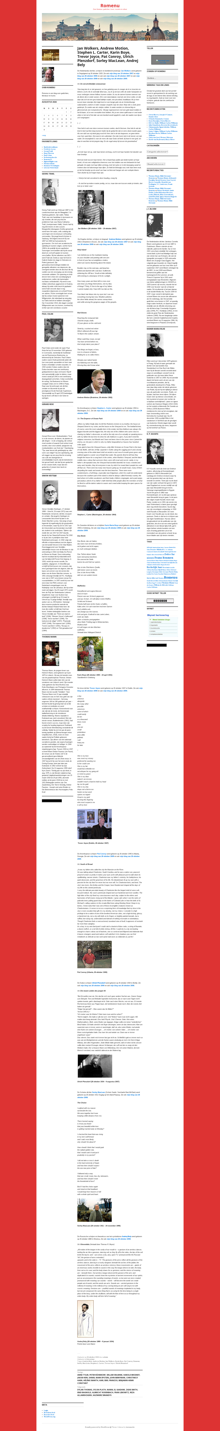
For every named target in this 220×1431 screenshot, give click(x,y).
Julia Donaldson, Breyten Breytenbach (163, 125)
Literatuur (90, 1359)
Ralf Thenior (160, 578)
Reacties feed (49, 1415)
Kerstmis (166, 567)
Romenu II (48, 159)
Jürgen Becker (165, 564)
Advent (149, 547)
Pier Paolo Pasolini (157, 574)
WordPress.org (49, 1417)
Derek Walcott (159, 554)
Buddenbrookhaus (51, 147)
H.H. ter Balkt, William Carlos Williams (163, 123)
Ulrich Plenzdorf (99, 983)
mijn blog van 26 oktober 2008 (109, 411)
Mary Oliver (167, 570)
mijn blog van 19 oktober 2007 (121, 73)
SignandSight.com (50, 162)
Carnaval (150, 552)
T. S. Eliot (158, 583)
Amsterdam (156, 547)
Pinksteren (167, 574)
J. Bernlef (163, 562)
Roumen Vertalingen (51, 166)
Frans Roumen (163, 557)
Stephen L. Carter (104, 408)
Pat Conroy (101, 854)
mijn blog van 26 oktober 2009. (115, 79)
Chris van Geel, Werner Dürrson (161, 137)
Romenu (110, 5)
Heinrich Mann (168, 560)
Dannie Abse (151, 554)
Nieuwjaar (155, 572)
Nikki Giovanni (163, 572)
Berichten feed (49, 1413)
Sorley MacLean (98, 1092)
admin (105, 1357)
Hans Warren (49, 153)
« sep (44, 135)
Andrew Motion (115, 239)
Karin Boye (119, 1361)
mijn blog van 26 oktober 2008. (122, 985)
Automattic (130, 1427)
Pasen (171, 572)
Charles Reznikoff (158, 552)
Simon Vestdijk (173, 581)
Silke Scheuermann (161, 581)
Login (46, 1410)
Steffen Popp (151, 583)
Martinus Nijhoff (157, 570)
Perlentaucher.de (50, 157)
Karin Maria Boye (112, 525)
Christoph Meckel (170, 552)
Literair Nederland (51, 168)
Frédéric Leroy (50, 149)
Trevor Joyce (95, 688)
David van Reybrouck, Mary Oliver (162, 139)
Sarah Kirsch (151, 581)
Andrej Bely (126, 1236)
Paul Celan (48, 155)
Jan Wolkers (126, 71)
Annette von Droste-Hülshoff (161, 548)
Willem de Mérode (161, 585)
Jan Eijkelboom (172, 562)
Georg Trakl (48, 151)
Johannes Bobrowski (153, 564)
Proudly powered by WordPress (97, 1427)
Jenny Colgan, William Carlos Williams (163, 131)
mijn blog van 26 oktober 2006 (92, 985)
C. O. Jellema (168, 549)
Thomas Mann (49, 164)
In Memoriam (155, 562)
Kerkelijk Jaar (154, 567)
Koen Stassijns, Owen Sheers (159, 121)
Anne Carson (165, 547)
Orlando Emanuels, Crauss (159, 119)
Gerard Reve (151, 560)
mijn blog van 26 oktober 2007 (118, 76)
